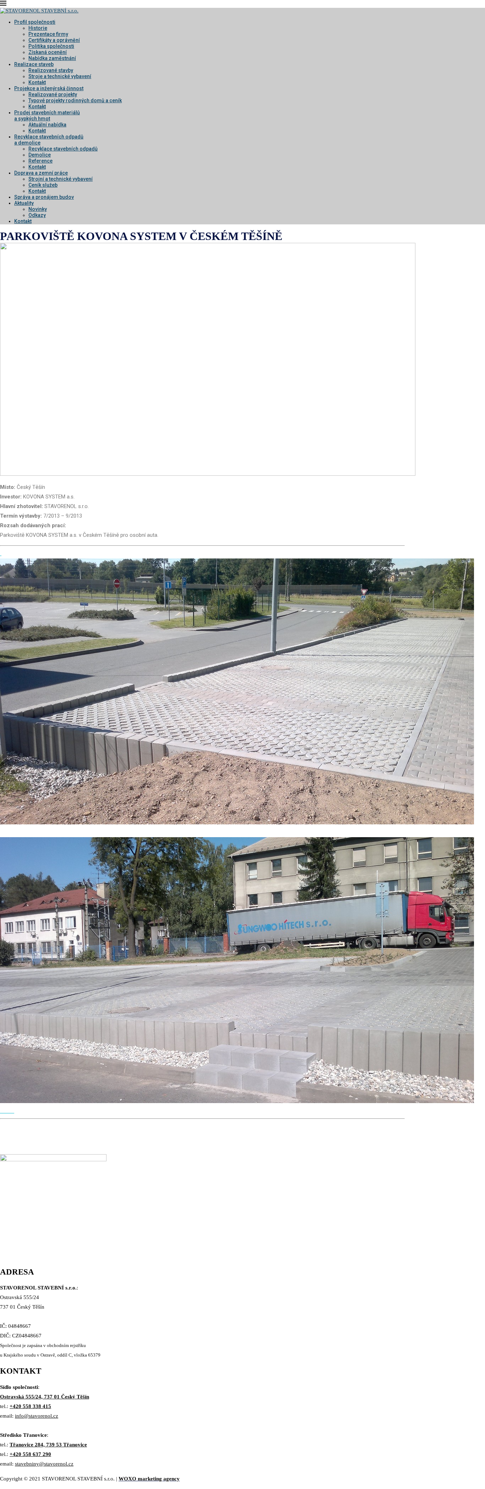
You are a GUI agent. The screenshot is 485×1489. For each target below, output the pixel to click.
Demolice (39, 155)
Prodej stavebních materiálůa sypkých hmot (47, 115)
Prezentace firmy (48, 34)
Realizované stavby (50, 70)
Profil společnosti (34, 22)
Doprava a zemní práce (41, 173)
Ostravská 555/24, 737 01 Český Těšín (44, 1397)
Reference (40, 161)
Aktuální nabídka (47, 124)
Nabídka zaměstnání (52, 58)
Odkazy (37, 215)
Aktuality (24, 203)
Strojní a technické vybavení (60, 179)
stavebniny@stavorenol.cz (44, 1464)
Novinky (37, 209)
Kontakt (37, 82)
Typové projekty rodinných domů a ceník (75, 100)
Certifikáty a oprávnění (54, 40)
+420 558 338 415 (30, 1406)
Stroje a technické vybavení (59, 76)
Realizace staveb (34, 64)
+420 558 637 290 (30, 1454)
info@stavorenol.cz (36, 1416)
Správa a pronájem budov (44, 197)
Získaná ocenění (47, 52)
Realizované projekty (52, 94)
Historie (37, 28)
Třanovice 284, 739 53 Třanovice (48, 1444)
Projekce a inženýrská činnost (48, 88)
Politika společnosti (51, 46)
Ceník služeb (43, 185)
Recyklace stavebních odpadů (63, 149)
